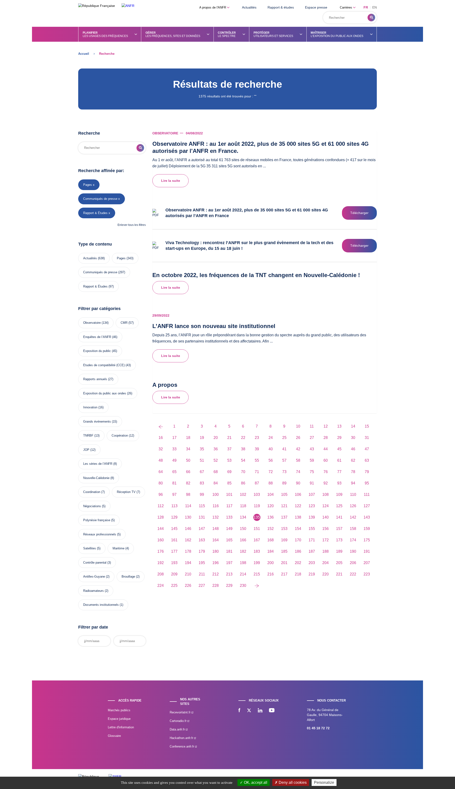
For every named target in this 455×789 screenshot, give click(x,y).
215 (257, 574)
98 (188, 495)
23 (257, 438)
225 (174, 586)
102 (243, 495)
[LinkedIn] (260, 710)
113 (174, 506)
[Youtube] (271, 710)
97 (174, 495)
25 (284, 438)
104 (270, 495)
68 (216, 472)
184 (270, 551)
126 (353, 506)
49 (174, 460)
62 (353, 460)
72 (270, 472)
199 (257, 563)
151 (257, 529)
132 (215, 517)
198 (243, 563)
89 (284, 483)
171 (312, 540)
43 (312, 449)
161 (174, 540)
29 (339, 438)
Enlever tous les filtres (132, 225)
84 (216, 483)
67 (202, 472)
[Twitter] (249, 710)
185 (284, 551)
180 (215, 551)
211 (202, 574)
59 (312, 460)
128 (160, 517)
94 (353, 483)
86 (243, 483)
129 (174, 517)
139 (312, 517)
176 (160, 551)
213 (229, 574)
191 (367, 551)
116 (216, 506)
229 (229, 586)
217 (284, 574)
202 (298, 563)
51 (202, 460)
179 (202, 551)
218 (298, 574)
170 (298, 540)
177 (174, 551)
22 (243, 438)
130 (188, 517)
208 (160, 574)
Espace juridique (119, 719)
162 (188, 540)
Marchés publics (119, 710)
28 (325, 438)
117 (229, 506)
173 (339, 540)
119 (257, 506)
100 (215, 495)
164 (215, 540)
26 (298, 438)
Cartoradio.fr (178, 721)
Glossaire (114, 736)
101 (229, 495)
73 (284, 472)
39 (257, 449)
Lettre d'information (121, 727)
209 (174, 574)
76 (325, 472)
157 (339, 529)
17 (174, 438)
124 (325, 506)
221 (339, 574)
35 (202, 449)
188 (325, 551)
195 (202, 563)
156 (325, 529)
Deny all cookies (292, 782)
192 (160, 563)
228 (215, 586)
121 (284, 506)
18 (188, 438)
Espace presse (316, 7)
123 (312, 506)
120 (270, 506)
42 (298, 449)
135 (257, 517)
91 (312, 483)
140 (325, 517)
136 (270, 517)
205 (339, 563)
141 (339, 517)
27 (312, 438)
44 (325, 449)
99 (202, 495)
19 (202, 438)
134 (243, 517)
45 (339, 449)
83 (202, 483)
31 (367, 438)
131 (202, 517)
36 (216, 449)
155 (312, 529)
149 (229, 529)
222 (353, 574)
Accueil (83, 53)
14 (353, 426)
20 (216, 438)
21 (229, 438)
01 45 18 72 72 (318, 728)
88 (270, 483)
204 (325, 563)
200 (270, 563)
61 (339, 460)
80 (161, 483)
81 (174, 483)
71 (257, 472)
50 (188, 460)
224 (160, 586)
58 (298, 460)
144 (160, 529)
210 (188, 574)
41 (284, 449)
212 (215, 574)
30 (353, 438)
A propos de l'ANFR (213, 7)
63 (367, 460)
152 (270, 529)
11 (312, 426)
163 (202, 540)
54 (243, 460)
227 (202, 586)
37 (229, 449)
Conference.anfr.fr (182, 746)
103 (257, 495)
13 (339, 426)
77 (339, 472)
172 (325, 540)
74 (298, 472)
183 (257, 551)
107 (312, 495)
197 (229, 563)
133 (229, 517)
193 (174, 563)
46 (353, 449)
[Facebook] (239, 710)
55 (257, 460)
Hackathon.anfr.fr (182, 738)
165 (229, 540)
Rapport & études (281, 7)
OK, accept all (255, 782)
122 (298, 506)
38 (243, 449)
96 (161, 495)
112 (161, 506)
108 (325, 495)
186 (298, 551)
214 (243, 574)
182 (243, 551)
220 (325, 574)
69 (229, 472)
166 (243, 540)
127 (367, 506)
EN (374, 7)
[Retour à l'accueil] (128, 5)
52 (216, 460)
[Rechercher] (371, 17)
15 (367, 426)
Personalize (324, 782)
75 (312, 472)
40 (270, 449)
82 (188, 483)
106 (298, 495)
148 (215, 529)
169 (284, 540)
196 (215, 563)
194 (188, 563)
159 (367, 529)
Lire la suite (170, 180)
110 (353, 495)
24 (270, 438)
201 (284, 563)
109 (339, 495)
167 (257, 540)
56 (270, 460)
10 (298, 426)
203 (312, 563)
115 (202, 506)
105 (284, 495)
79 (367, 472)
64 (161, 472)
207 (367, 563)
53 (229, 460)
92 (325, 483)
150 (243, 529)
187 (312, 551)
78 (353, 472)
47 (367, 449)
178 (188, 551)
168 (270, 540)
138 (298, 517)
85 (229, 483)
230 (243, 586)
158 (353, 529)
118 (243, 506)
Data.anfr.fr (178, 729)
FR (366, 7)
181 (229, 551)
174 (353, 540)
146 (188, 529)
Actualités (249, 7)
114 (188, 506)
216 (270, 574)
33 (174, 449)
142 (353, 517)
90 (298, 483)
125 (339, 506)
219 (312, 574)
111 (367, 495)
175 (367, 540)
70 (243, 472)
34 (188, 449)
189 (339, 551)
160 (160, 540)
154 (298, 529)
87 (257, 483)
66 (188, 472)
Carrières (346, 7)
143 (367, 517)
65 (174, 472)
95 (367, 483)
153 (284, 529)
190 (353, 551)
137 (284, 517)
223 (367, 574)
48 (161, 460)
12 (325, 426)
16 (161, 438)
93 (339, 483)
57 (284, 460)
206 (353, 563)
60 (325, 460)
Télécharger (359, 213)
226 (188, 586)
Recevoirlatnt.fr (180, 712)
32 (161, 449)
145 (174, 529)
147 (202, 529)
